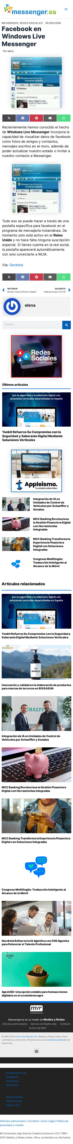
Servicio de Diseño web (44, 1023)
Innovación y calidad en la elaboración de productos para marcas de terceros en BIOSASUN (36, 686)
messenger (10, 23)
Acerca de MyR (37, 1027)
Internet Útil (12, 1105)
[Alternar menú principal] (66, 9)
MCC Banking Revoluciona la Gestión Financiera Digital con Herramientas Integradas (52, 524)
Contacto (65, 1023)
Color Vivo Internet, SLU (26, 1036)
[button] (36, 1051)
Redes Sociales (14, 1097)
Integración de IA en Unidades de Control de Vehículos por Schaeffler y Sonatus (51, 504)
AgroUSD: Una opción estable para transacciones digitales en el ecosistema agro (34, 993)
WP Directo (12, 1085)
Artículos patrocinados (14, 1023)
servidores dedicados (57, 1039)
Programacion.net (16, 1072)
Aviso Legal (47, 1121)
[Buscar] (66, 325)
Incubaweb (12, 1081)
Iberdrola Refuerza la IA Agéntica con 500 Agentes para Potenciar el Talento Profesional (35, 942)
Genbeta (16, 265)
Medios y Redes (54, 1019)
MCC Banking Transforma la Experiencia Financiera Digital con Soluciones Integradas (51, 544)
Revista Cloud (14, 1101)
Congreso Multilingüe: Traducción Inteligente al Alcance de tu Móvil (50, 562)
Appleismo (12, 1077)
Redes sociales (31, 23)
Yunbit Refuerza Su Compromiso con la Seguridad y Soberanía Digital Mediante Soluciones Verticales (32, 436)
